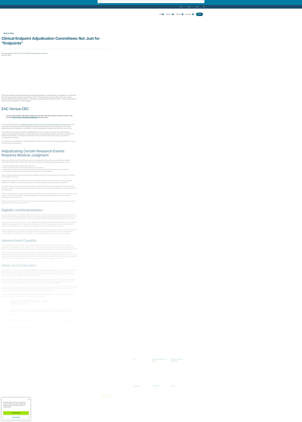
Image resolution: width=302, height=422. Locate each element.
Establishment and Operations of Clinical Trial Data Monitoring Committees (44, 124)
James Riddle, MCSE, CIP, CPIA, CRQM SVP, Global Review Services (25, 53)
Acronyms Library (138, 395)
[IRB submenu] (163, 14)
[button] (203, 7)
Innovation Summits (157, 392)
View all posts (15, 315)
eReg (172, 372)
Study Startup (156, 371)
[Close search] (98, 4)
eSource (173, 375)
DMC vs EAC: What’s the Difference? (25, 117)
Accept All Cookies (16, 413)
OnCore (173, 367)
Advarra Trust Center (139, 412)
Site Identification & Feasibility (157, 367)
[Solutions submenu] (173, 14)
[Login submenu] (200, 7)
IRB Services (137, 363)
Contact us (195, 361)
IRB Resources (138, 365)
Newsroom (137, 392)
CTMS (173, 364)
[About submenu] (184, 7)
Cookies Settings (16, 417)
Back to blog (9, 33)
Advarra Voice (137, 397)
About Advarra (175, 389)
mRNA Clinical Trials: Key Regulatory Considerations (20, 320)
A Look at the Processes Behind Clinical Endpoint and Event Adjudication (60, 321)
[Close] (29, 399)
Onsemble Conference (158, 389)
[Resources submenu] (193, 14)
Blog (135, 389)
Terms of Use (172, 412)
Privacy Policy (152, 412)
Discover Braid (106, 396)
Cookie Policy (161, 412)
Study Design (156, 364)
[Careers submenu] (192, 7)
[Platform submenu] (182, 14)
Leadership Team (175, 392)
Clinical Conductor (176, 369)
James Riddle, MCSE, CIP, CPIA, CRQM (29, 301)
